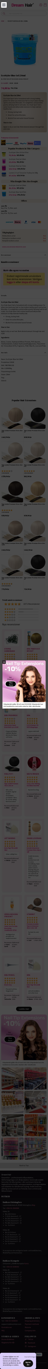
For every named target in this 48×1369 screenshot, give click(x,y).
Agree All (28, 1363)
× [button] (4, 662)
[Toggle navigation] (4, 5)
